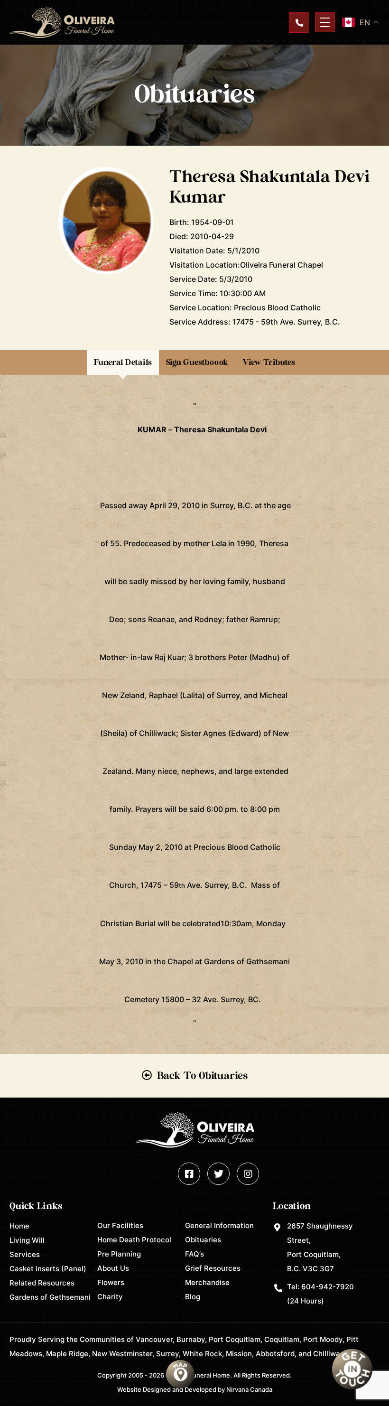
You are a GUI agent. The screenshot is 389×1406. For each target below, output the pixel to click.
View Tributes (268, 362)
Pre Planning (119, 1253)
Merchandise (207, 1282)
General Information (219, 1225)
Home (19, 1225)
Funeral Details (123, 362)
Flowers (110, 1282)
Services (24, 1254)
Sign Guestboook (197, 362)
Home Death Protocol (134, 1239)
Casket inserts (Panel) (47, 1268)
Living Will (27, 1240)
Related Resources (41, 1282)
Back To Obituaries (202, 1076)
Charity (110, 1296)
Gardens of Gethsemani (50, 1297)
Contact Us (299, 22)
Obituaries (203, 1239)
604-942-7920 (327, 1286)
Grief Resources (213, 1268)
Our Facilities (120, 1225)
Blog (192, 1296)
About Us (113, 1268)
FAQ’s (194, 1253)
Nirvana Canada (249, 1389)
